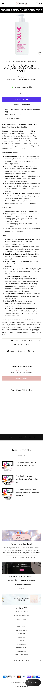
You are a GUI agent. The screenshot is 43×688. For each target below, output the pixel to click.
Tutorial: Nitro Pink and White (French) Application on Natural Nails (27, 493)
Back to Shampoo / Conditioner (23, 437)
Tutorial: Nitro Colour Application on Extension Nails (27, 479)
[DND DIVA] (21, 599)
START (21, 588)
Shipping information (21, 340)
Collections (15, 61)
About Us (21, 637)
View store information (12, 118)
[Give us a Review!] (21, 535)
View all (21, 456)
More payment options (21, 104)
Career (21, 641)
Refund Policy (21, 634)
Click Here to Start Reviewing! (21, 557)
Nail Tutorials (21, 651)
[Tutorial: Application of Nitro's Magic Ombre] (8, 467)
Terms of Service (21, 648)
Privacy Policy (21, 644)
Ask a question (21, 344)
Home (8, 61)
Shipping (18, 79)
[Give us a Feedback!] (21, 568)
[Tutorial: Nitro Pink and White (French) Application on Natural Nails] (8, 494)
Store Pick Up (21, 627)
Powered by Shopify (21, 686)
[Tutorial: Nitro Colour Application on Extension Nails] (8, 480)
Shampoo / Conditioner (28, 61)
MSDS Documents (21, 655)
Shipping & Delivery (21, 630)
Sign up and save (21, 660)
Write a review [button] (21, 378)
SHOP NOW (21, 620)
